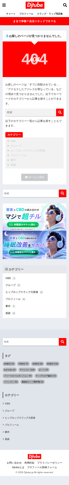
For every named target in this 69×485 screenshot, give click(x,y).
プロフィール (26, 13)
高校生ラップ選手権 (32, 382)
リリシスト (11, 382)
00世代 (9, 363)
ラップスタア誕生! (46, 375)
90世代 (52, 363)
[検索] (60, 112)
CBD (13, 141)
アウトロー (27, 369)
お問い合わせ (14, 462)
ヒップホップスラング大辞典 (28, 150)
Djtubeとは (18, 467)
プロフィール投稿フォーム (42, 467)
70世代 (23, 363)
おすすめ (10, 369)
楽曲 (13, 164)
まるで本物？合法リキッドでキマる (34, 21)
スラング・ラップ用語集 (50, 13)
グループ (16, 145)
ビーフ (43, 369)
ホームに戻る (36, 177)
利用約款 (29, 462)
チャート (11, 13)
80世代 (37, 363)
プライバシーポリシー (49, 462)
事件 (13, 160)
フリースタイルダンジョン (18, 375)
